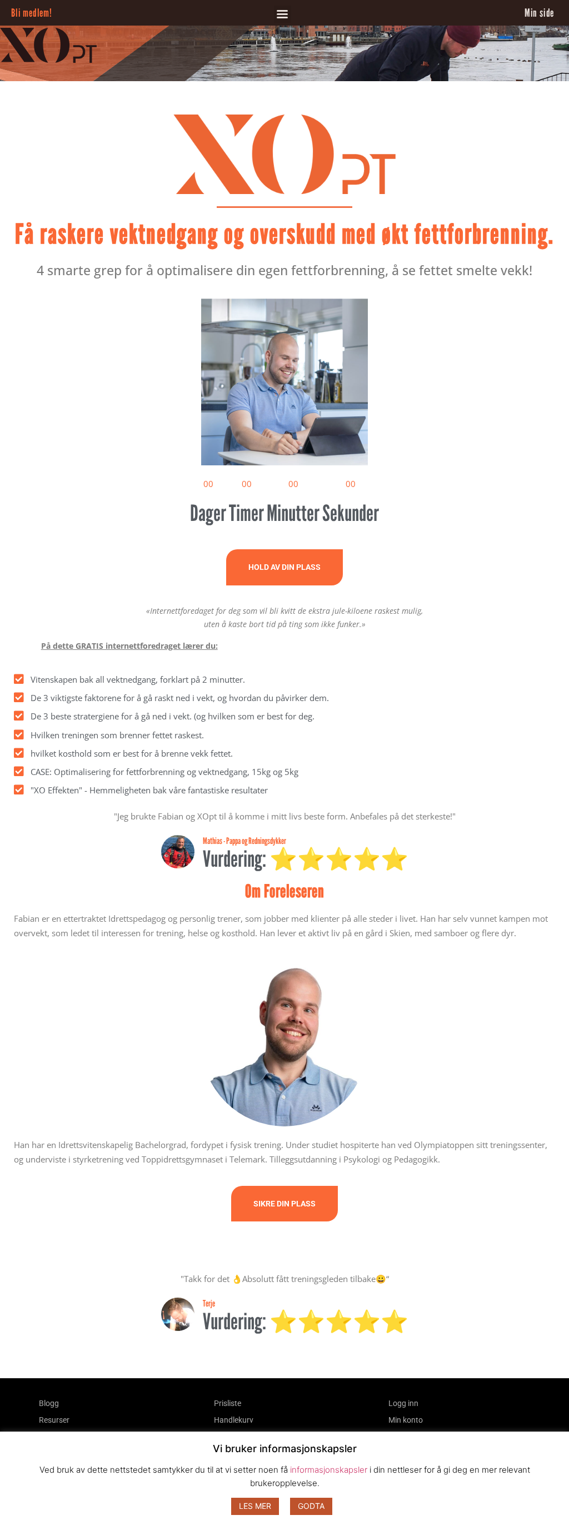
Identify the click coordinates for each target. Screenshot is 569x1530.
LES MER (255, 1506)
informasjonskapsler (328, 1469)
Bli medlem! (31, 12)
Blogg (49, 1403)
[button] (282, 14)
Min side (539, 12)
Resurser (54, 1419)
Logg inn (403, 1403)
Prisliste (227, 1403)
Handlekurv (233, 1419)
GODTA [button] (311, 1506)
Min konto (405, 1419)
